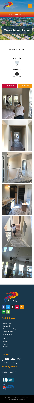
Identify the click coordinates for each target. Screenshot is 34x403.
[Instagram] (12, 307)
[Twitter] (8, 307)
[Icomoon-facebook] (3, 307)
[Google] (22, 307)
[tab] (9, 86)
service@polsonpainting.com (11, 363)
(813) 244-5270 (12, 359)
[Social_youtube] (17, 307)
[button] (30, 6)
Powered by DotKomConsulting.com (17, 399)
